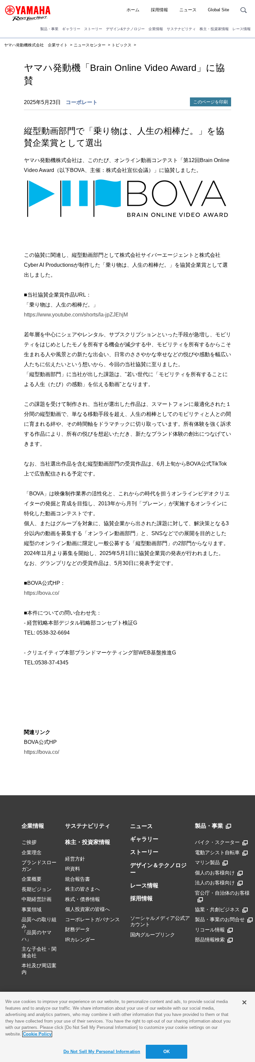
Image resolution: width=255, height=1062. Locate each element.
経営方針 (75, 859)
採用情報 (159, 9)
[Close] (244, 1002)
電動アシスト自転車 (217, 852)
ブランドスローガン (39, 866)
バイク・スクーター (217, 842)
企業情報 (155, 29)
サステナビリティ (181, 29)
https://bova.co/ (41, 593)
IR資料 (72, 868)
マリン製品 (207, 862)
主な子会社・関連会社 (39, 952)
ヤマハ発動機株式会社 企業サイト (36, 45)
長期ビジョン (36, 889)
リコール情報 (210, 929)
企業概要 (32, 879)
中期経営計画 (36, 899)
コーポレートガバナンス (92, 919)
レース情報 (241, 29)
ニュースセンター (90, 45)
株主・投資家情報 (214, 29)
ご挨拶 (29, 842)
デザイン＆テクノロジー (158, 869)
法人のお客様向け (215, 882)
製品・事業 (49, 29)
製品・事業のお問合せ (220, 919)
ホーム (133, 9)
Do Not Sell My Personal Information (101, 1051)
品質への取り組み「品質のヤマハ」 (39, 929)
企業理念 (32, 852)
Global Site (218, 9)
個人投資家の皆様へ (87, 909)
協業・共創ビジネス (217, 909)
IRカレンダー (80, 939)
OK (166, 1051)
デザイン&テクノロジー (125, 29)
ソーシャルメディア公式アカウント (160, 921)
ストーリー (93, 29)
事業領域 (32, 909)
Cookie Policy (37, 1034)
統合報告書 (77, 879)
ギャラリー (71, 29)
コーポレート (82, 102)
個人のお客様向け (215, 872)
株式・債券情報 (82, 899)
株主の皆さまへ (82, 889)
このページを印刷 (210, 101)
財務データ (77, 929)
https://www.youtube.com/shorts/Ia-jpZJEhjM (76, 314)
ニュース (188, 9)
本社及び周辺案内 (39, 969)
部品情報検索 (210, 939)
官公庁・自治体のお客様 (222, 893)
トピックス (121, 45)
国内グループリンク (152, 934)
